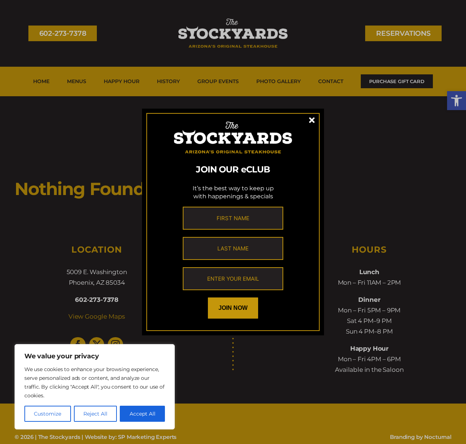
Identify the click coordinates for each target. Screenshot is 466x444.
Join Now (233, 308)
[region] (95, 386)
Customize (47, 413)
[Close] (312, 120)
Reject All (95, 413)
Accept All (142, 413)
